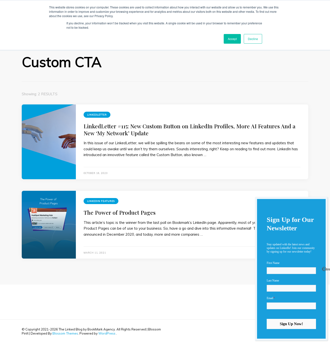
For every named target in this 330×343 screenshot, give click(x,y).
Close (324, 269)
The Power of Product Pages (120, 212)
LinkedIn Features (101, 201)
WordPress (106, 333)
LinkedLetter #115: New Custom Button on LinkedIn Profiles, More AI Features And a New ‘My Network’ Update (189, 129)
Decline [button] (253, 39)
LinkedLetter (97, 114)
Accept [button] (232, 39)
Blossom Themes (65, 333)
